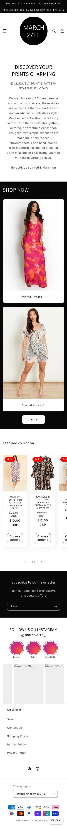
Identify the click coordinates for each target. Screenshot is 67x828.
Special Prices (31, 405)
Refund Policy (16, 744)
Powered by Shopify (42, 820)
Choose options (14, 538)
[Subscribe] (55, 606)
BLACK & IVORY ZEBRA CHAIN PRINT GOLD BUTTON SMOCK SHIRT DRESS (43, 502)
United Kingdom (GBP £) (31, 793)
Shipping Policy (17, 736)
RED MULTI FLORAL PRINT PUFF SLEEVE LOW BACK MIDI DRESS (15, 502)
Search (12, 719)
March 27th (28, 820)
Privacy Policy (16, 753)
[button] (5, 31)
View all (33, 419)
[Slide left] (25, 562)
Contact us (14, 727)
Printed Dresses (31, 297)
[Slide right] (42, 562)
